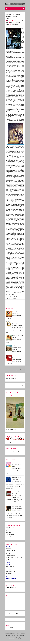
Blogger (19, 613)
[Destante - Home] (15, 4)
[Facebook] (11, 451)
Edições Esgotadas (10, 571)
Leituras (19, 22)
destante (14, 633)
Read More (12, 318)
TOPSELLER (9, 573)
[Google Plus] (14, 451)
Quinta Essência (10, 566)
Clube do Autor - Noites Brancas (14, 557)
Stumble (10, 298)
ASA (7, 560)
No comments (15, 24)
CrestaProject (13, 635)
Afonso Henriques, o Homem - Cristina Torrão (13, 16)
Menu (7, 8)
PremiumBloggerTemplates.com (17, 637)
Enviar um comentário (11, 378)
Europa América (10, 559)
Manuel (7, 24)
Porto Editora (9, 569)
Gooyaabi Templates (18, 638)
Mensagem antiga (21, 369)
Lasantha (7, 637)
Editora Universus (10, 555)
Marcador (8, 548)
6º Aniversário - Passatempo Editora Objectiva (16, 464)
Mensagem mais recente (10, 369)
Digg (15, 298)
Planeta (8, 568)
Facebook (15, 294)
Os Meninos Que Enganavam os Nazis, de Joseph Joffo (17, 347)
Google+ (15, 296)
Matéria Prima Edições (11, 575)
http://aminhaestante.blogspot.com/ (14, 292)
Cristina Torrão (13, 22)
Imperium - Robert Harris (17, 322)
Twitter (9, 296)
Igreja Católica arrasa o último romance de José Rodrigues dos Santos (17, 508)
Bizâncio (8, 553)
